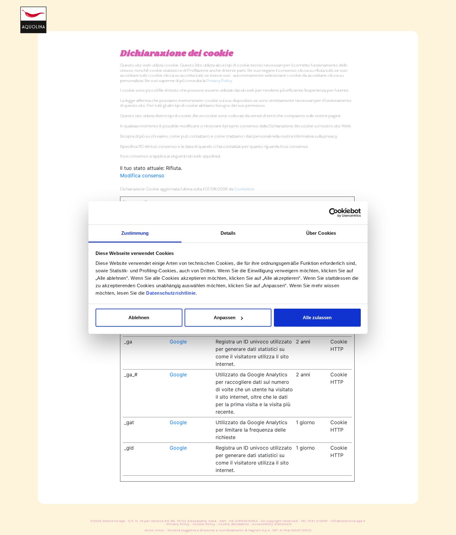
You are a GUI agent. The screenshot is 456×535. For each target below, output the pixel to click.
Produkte (252, 15)
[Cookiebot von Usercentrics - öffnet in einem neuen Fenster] (333, 212)
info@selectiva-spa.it (348, 521)
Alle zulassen (317, 317)
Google (178, 341)
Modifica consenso (142, 175)
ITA (389, 25)
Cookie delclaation (233, 524)
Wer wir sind (352, 15)
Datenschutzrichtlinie (171, 293)
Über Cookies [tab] (321, 233)
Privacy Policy (218, 80)
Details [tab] (228, 233)
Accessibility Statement (272, 524)
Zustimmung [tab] (135, 233)
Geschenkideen (302, 15)
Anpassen (224, 317)
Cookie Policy (204, 524)
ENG (388, 35)
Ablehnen (138, 317)
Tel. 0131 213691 (314, 521)
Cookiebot (244, 189)
